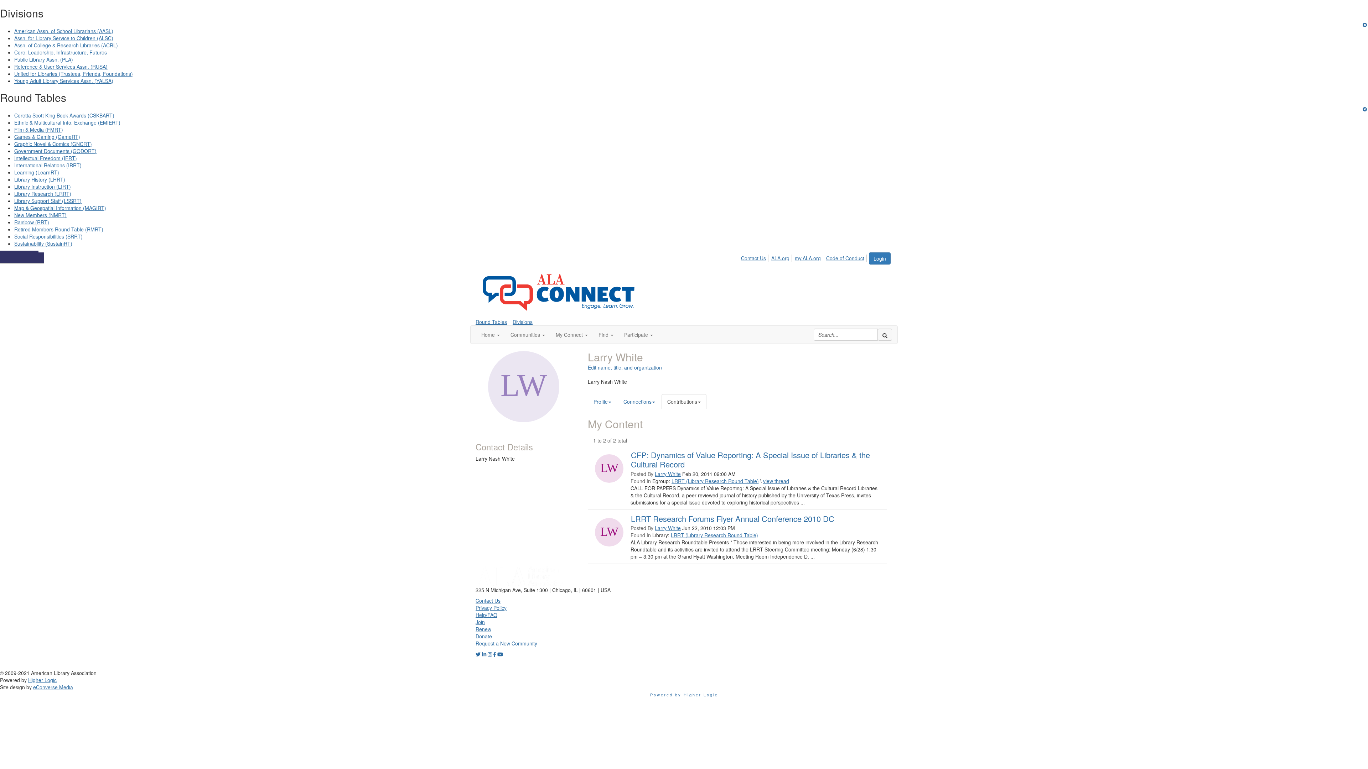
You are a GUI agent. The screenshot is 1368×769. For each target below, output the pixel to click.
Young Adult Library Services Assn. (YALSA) (63, 80)
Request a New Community (506, 643)
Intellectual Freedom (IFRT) (45, 158)
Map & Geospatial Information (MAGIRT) (60, 207)
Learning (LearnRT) (36, 172)
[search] (885, 335)
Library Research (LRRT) (42, 193)
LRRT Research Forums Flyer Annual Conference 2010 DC (732, 518)
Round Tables (491, 321)
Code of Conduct (845, 258)
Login (880, 258)
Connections (637, 401)
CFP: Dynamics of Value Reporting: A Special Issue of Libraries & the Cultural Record (750, 459)
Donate (484, 636)
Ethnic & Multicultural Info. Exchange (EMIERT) (67, 122)
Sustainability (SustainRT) (43, 243)
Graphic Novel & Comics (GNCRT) (53, 143)
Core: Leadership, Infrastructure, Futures (60, 52)
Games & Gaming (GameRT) (47, 136)
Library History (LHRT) (39, 179)
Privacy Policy (491, 607)
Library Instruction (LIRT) (42, 186)
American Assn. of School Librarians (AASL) (63, 31)
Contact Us (753, 258)
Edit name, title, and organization (625, 367)
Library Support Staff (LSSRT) (48, 200)
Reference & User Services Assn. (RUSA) (61, 66)
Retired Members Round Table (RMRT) (58, 229)
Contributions (682, 401)
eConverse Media (53, 687)
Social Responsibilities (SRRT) (48, 236)
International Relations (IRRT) (48, 165)
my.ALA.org (808, 258)
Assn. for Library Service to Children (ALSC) (63, 38)
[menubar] (804, 257)
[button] (490, 335)
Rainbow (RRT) (31, 222)
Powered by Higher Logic (684, 694)
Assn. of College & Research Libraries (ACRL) (66, 45)
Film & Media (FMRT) (38, 129)
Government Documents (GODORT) (55, 151)
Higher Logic (42, 680)
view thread (776, 481)
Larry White (668, 473)
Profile (601, 401)
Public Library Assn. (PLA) (43, 59)
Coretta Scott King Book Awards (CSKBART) (64, 115)
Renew (483, 629)
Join (480, 622)
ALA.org (780, 258)
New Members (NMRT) (40, 215)
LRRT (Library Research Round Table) (715, 481)
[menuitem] (755, 257)
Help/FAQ (486, 614)
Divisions (523, 321)
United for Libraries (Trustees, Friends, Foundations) (73, 73)
